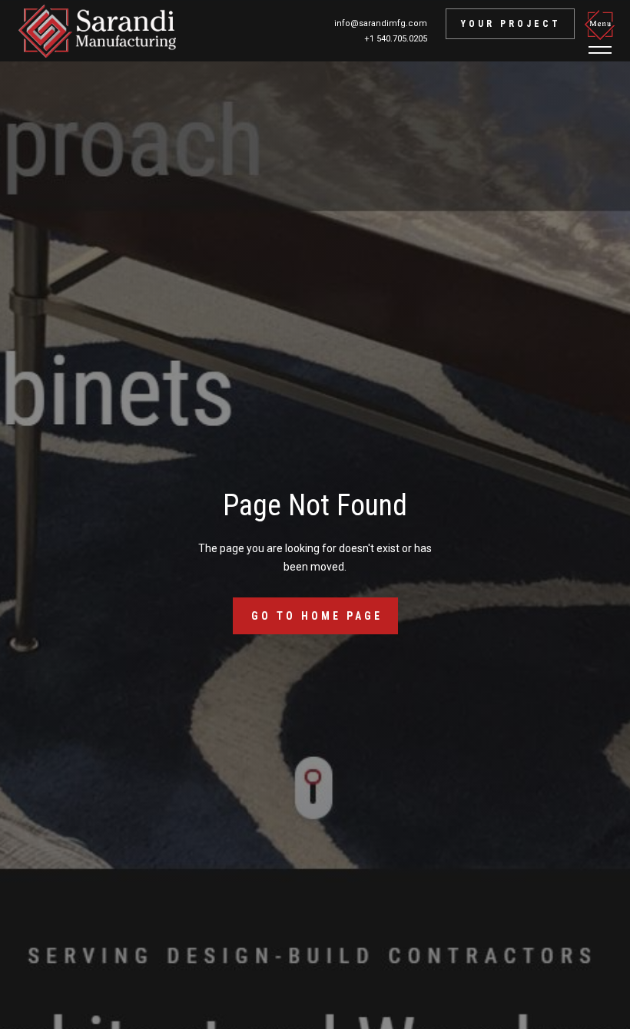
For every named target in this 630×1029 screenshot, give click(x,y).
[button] (602, 31)
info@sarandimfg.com (380, 23)
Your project (511, 23)
